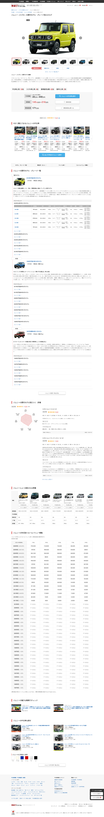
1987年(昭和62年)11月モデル (34, 331)
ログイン (91, 5)
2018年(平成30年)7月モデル (33, 178)
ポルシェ (13, 785)
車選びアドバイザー (58, 786)
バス (32, 795)
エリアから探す (14, 798)
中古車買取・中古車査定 (76, 779)
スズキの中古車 (19, 12)
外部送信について (82, 806)
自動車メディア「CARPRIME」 (78, 786)
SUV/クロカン (42, 791)
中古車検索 (21, 1)
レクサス (13, 781)
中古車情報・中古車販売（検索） (18, 777)
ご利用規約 (90, 806)
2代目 (68, 68)
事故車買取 (73, 783)
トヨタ (18, 781)
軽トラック (27, 790)
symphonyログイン (58, 791)
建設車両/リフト (14, 795)
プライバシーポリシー (72, 806)
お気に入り (76, 5)
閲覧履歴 (84, 5)
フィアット (32, 785)
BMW (41, 783)
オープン (29, 793)
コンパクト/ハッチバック (16, 791)
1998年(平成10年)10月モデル (34, 261)
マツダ (29, 781)
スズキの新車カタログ (23, 10)
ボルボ (18, 785)
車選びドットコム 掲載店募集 (60, 792)
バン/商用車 (23, 793)
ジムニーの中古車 (28, 12)
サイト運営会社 (61, 806)
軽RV (32, 790)
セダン (25, 791)
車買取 (27, 1)
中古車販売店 (35, 1)
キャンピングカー (36, 793)
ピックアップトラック (24, 795)
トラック (18, 793)
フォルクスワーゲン (19, 783)
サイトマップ (70, 5)
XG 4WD (17, 209)
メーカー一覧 (39, 785)
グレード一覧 (17, 231)
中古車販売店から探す (37, 798)
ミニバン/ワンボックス (33, 791)
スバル (33, 781)
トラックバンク (74, 785)
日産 (22, 781)
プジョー (23, 785)
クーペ (12, 793)
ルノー (27, 785)
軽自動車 (13, 790)
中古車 (12, 12)
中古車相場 (42, 1)
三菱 (12, 783)
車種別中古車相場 (58, 779)
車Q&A (74, 1)
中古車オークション (51, 1)
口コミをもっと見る (46, 479)
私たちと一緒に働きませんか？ (86, 804)
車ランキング (61, 1)
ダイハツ (43, 781)
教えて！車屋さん (58, 785)
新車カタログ (14, 10)
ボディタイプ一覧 (38, 795)
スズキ (38, 781)
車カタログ (68, 1)
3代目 (57, 68)
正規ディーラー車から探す (25, 798)
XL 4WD (16, 214)
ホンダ (25, 781)
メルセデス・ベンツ (34, 783)
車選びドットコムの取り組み (71, 804)
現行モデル (46, 68)
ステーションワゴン (39, 790)
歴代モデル (36, 68)
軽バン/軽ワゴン (20, 790)
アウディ (27, 783)
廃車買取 (73, 781)
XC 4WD (17, 218)
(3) (59, 118)
